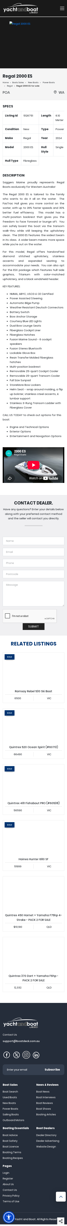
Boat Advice (10, 1135)
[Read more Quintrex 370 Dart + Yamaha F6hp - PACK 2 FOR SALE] (33, 954)
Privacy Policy (11, 1195)
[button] (60, 1221)
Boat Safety (10, 1141)
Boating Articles (46, 1114)
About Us (8, 1184)
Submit (33, 626)
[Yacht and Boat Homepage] (20, 8)
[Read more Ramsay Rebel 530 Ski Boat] (33, 669)
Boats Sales (18, 82)
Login (6, 1173)
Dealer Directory (46, 1135)
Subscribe (52, 1070)
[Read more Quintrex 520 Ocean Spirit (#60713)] (33, 725)
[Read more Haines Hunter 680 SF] (33, 837)
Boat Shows (43, 1109)
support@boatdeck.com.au (21, 1041)
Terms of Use (11, 1201)
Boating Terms (12, 1152)
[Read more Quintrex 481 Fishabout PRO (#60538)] (33, 781)
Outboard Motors (13, 1120)
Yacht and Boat (25, 1219)
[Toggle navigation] (62, 8)
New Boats (33, 82)
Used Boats (10, 1097)
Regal (10, 85)
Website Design (46, 1146)
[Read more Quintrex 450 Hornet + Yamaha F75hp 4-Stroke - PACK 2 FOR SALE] (33, 893)
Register (8, 1178)
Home (6, 82)
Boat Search (10, 1091)
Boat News (42, 1091)
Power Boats (49, 82)
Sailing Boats (11, 1114)
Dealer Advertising (47, 1141)
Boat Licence (11, 1146)
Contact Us (10, 1190)
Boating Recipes (13, 1158)
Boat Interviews (46, 1097)
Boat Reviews (44, 1103)
